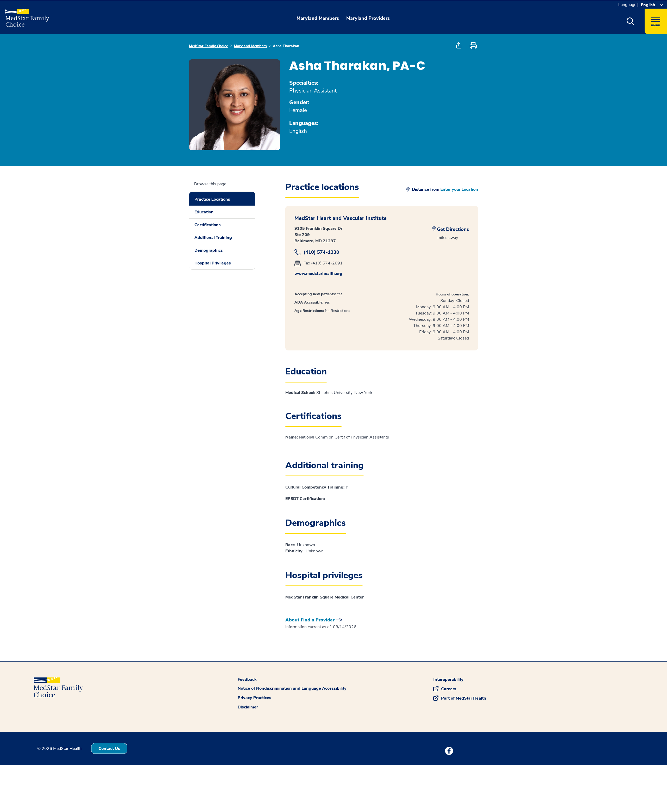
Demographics (208, 250)
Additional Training (213, 237)
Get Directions (453, 229)
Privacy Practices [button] (254, 698)
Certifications (207, 225)
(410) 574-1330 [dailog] (321, 252)
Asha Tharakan (286, 46)
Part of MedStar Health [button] (463, 698)
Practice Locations (212, 199)
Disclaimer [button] (248, 707)
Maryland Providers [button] (368, 18)
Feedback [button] (247, 679)
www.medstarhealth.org (318, 273)
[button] (630, 21)
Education (204, 212)
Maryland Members (250, 46)
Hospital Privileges (212, 263)
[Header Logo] (24, 15)
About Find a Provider (310, 620)
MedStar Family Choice (208, 46)
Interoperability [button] (448, 679)
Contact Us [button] (109, 748)
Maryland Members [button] (318, 18)
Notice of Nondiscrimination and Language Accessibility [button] (292, 688)
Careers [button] (448, 689)
